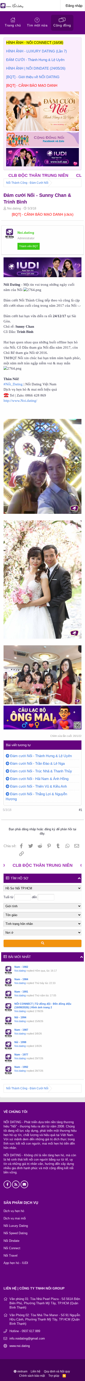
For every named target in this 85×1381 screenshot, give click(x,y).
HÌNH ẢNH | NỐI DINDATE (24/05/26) (35, 68)
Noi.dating (20, 970)
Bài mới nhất (19, 957)
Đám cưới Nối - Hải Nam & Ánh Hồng (39, 779)
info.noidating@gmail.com (27, 1338)
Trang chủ (13, 25)
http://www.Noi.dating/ (20, 401)
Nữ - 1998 (20, 1042)
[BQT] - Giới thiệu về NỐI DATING (33, 77)
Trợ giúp (53, 1375)
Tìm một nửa (37, 25)
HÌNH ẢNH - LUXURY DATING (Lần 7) (36, 51)
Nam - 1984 (21, 979)
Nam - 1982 (21, 966)
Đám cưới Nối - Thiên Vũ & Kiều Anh (38, 786)
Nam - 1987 (21, 1029)
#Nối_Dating (13, 384)
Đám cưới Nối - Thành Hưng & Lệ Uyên (41, 756)
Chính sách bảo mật (32, 1375)
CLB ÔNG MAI (68, 175)
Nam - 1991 (21, 991)
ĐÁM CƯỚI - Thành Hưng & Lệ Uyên (35, 60)
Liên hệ (35, 1371)
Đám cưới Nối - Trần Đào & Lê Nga (37, 763)
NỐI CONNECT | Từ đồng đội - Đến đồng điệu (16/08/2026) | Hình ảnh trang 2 (42, 1005)
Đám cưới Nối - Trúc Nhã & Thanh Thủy (41, 771)
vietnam (22, 1371)
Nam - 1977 (21, 1054)
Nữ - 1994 (20, 1017)
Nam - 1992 (21, 1066)
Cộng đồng (62, 25)
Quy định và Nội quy (57, 1371)
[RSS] (64, 1376)
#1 (80, 810)
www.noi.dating (19, 1346)
